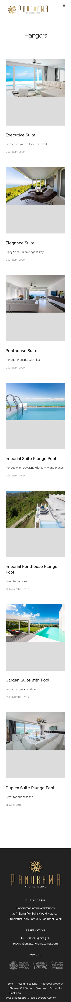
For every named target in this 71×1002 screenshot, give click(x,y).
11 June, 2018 (14, 804)
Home (9, 983)
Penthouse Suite (21, 350)
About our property (52, 983)
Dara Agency (48, 997)
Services (41, 988)
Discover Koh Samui (20, 988)
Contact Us (56, 988)
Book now (15, 993)
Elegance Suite (20, 243)
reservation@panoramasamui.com (35, 943)
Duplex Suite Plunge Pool (30, 788)
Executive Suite (21, 135)
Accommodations (27, 983)
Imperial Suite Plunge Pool (31, 458)
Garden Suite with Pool (27, 680)
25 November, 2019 (17, 589)
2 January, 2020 (15, 151)
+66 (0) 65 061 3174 (38, 938)
